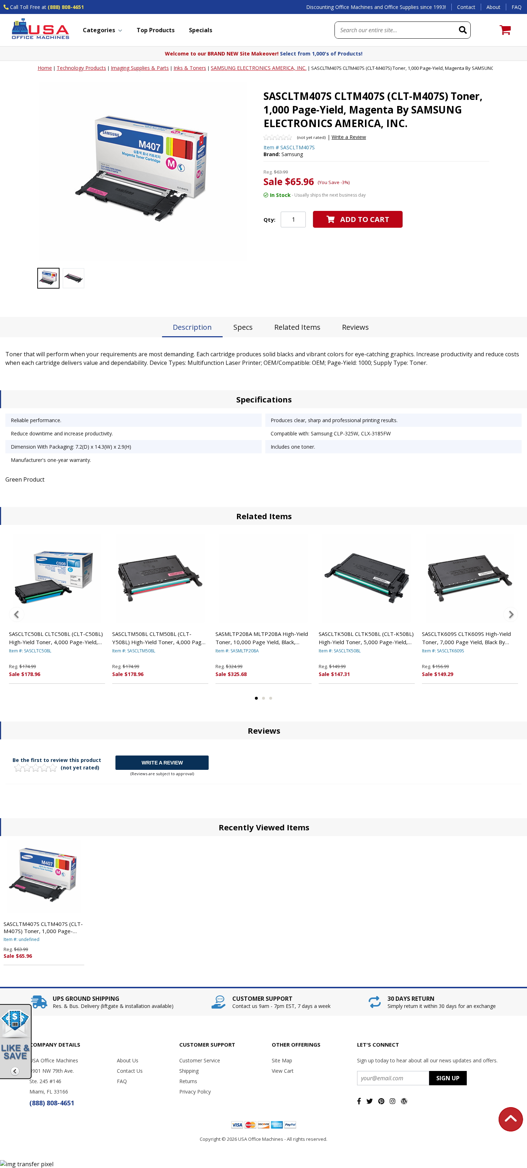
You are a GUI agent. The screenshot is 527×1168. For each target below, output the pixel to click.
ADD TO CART (364, 219)
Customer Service (199, 1060)
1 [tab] (256, 698)
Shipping (189, 1070)
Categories (99, 30)
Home (45, 67)
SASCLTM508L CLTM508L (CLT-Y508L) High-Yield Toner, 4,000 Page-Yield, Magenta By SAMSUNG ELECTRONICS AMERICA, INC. (159, 638)
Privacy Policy (195, 1091)
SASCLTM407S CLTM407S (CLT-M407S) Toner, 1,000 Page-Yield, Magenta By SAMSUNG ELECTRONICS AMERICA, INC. (43, 927)
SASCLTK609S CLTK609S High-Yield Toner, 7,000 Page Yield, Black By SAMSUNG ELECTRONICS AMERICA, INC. (466, 638)
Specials (200, 30)
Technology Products (81, 67)
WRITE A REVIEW (162, 763)
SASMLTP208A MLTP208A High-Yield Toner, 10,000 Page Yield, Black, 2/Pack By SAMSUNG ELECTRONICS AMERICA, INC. (261, 638)
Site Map (282, 1060)
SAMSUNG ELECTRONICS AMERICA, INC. (259, 67)
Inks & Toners (190, 67)
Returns (188, 1081)
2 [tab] (263, 698)
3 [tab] (270, 698)
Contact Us (130, 1070)
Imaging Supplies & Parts (140, 67)
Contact (466, 7)
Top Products (156, 30)
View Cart (283, 1070)
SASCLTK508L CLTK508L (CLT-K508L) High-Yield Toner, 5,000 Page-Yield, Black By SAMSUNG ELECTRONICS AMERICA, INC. (366, 638)
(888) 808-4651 (66, 7)
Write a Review (349, 137)
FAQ (517, 7)
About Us (127, 1060)
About (493, 7)
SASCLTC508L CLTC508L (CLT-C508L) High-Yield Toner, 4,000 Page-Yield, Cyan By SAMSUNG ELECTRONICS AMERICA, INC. (56, 638)
